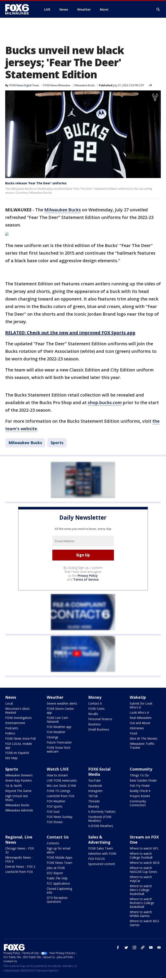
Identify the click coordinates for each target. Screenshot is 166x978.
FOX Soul (53, 811)
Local (9, 703)
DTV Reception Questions (57, 900)
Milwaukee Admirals (19, 810)
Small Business (98, 729)
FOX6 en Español (17, 753)
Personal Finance (100, 719)
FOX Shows (55, 822)
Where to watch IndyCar (141, 879)
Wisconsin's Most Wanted (17, 711)
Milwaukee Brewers (19, 775)
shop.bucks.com (105, 402)
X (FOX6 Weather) (100, 826)
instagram (134, 947)
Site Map (11, 758)
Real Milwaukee (141, 718)
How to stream (57, 775)
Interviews (137, 728)
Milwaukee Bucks (84, 85)
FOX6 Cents (96, 709)
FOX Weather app (59, 727)
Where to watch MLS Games (144, 923)
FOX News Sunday (59, 817)
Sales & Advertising (99, 839)
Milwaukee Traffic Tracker (142, 746)
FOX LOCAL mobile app (18, 746)
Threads (94, 801)
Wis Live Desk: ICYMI (61, 786)
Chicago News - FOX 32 (19, 850)
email (159, 947)
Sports (57, 442)
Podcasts (11, 728)
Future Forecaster (59, 742)
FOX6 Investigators (18, 718)
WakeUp (138, 697)
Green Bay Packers (18, 780)
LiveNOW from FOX (60, 796)
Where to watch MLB (145, 863)
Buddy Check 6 (140, 791)
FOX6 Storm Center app (60, 711)
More (104, 9)
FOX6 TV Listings (58, 791)
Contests (53, 843)
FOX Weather (56, 732)
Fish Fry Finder (140, 786)
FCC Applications (58, 883)
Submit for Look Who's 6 (141, 705)
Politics (10, 733)
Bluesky (93, 806)
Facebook (95, 786)
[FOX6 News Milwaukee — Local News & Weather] (19, 9)
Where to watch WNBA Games (141, 914)
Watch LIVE (58, 769)
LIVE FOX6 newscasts (62, 780)
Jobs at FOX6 (56, 868)
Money (94, 697)
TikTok (93, 796)
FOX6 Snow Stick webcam (58, 749)
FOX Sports (54, 806)
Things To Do (139, 775)
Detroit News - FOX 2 (20, 866)
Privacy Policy (88, 575)
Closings (52, 737)
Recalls (93, 714)
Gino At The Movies (143, 738)
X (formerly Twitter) (101, 811)
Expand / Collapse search (158, 9)
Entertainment (15, 723)
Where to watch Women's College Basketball (142, 903)
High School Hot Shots (16, 798)
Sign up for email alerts (58, 850)
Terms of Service (86, 579)
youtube (150, 947)
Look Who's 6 (139, 712)
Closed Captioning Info (59, 890)
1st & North (13, 786)
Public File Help (57, 878)
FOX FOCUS (96, 859)
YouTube (94, 780)
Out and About (140, 723)
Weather (55, 697)
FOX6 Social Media (99, 771)
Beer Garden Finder (143, 780)
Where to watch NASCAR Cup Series (143, 870)
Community (141, 769)
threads (142, 947)
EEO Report (55, 873)
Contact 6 (95, 703)
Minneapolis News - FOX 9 (19, 859)
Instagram (95, 791)
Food (133, 733)
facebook (118, 947)
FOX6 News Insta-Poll (20, 738)
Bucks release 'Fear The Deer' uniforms (36, 183)
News (10, 697)
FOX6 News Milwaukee (56, 85)
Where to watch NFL (144, 848)
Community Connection (138, 803)
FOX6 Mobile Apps (59, 857)
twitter (126, 947)
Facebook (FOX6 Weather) (99, 819)
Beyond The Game (18, 791)
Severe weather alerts (62, 703)
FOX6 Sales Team (100, 848)
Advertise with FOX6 (102, 853)
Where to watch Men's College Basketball (141, 890)
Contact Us (58, 837)
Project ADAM (140, 796)
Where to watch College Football (141, 855)
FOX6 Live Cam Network (57, 720)
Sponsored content (101, 864)
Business (94, 724)
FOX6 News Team (59, 863)
